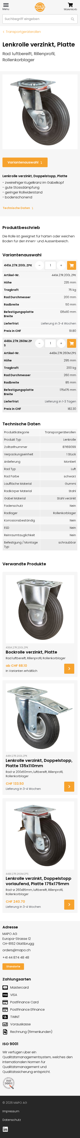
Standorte (13, 966)
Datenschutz (11, 1120)
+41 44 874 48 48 (15, 957)
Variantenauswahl (23, 162)
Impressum (10, 1111)
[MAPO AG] (40, 7)
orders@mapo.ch (16, 950)
